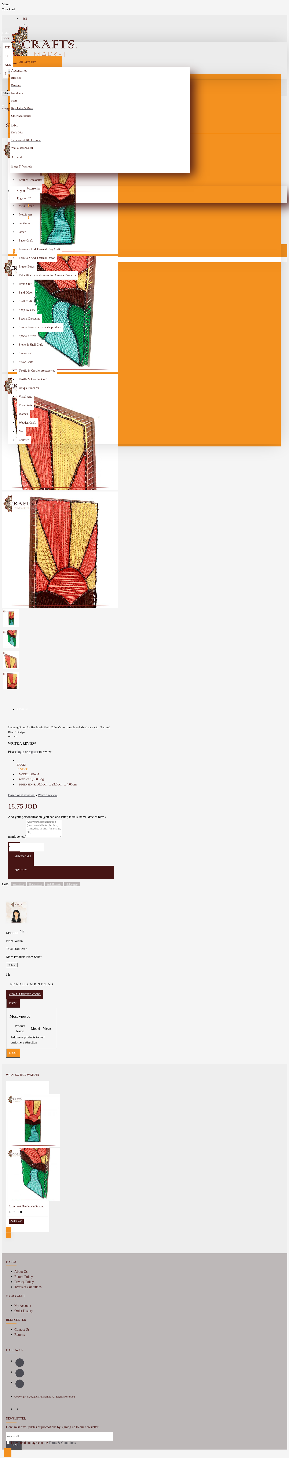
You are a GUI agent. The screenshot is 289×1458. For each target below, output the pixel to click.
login (20, 752)
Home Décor (35, 884)
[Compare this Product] (17, 1227)
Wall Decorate (54, 884)
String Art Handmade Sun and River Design (28, 1206)
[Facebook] (19, 1362)
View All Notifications (25, 994)
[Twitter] (19, 1384)
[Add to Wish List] (12, 1227)
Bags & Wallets (21, 166)
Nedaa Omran (24, 931)
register (33, 752)
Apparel (16, 157)
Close (13, 1003)
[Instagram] (19, 1373)
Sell (24, 18)
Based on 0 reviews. (21, 795)
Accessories (19, 70)
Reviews (23, 709)
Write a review (47, 795)
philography (72, 884)
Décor (15, 125)
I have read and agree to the (43, 1442)
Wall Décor (18, 884)
